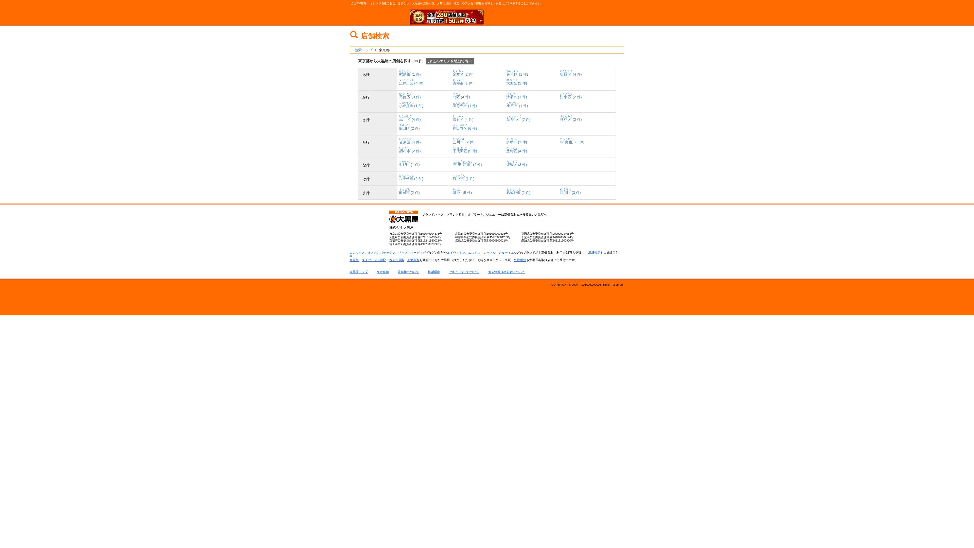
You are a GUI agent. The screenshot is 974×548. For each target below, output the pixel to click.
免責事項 (383, 272)
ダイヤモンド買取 (374, 260)
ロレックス (357, 252)
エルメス (474, 252)
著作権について (408, 272)
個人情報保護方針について (506, 272)
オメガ (372, 252)
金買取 (354, 260)
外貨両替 (520, 260)
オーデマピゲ (419, 252)
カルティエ (506, 252)
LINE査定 (593, 252)
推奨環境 (434, 272)
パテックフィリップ (393, 252)
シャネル (489, 252)
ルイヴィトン (456, 252)
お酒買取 (413, 260)
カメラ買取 (396, 260)
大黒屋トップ (359, 272)
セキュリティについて (464, 272)
